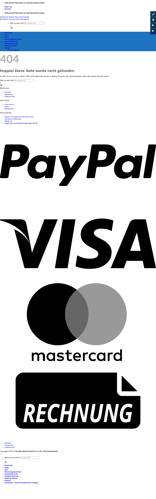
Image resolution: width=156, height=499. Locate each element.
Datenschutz (10, 96)
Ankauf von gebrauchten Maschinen (19, 117)
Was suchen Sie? (17, 23)
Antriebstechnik (11, 41)
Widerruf (8, 121)
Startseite (9, 33)
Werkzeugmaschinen (13, 39)
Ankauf (8, 48)
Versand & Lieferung (13, 119)
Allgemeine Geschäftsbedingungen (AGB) (21, 123)
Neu (6, 37)
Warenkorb (9, 109)
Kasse (7, 107)
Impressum (9, 94)
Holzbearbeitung (11, 43)
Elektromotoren (11, 46)
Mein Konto (9, 104)
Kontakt (8, 9)
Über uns (8, 7)
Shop (7, 35)
